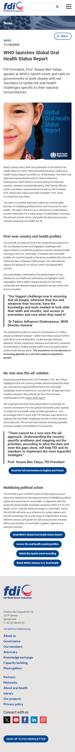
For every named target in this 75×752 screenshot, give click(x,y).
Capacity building (15, 663)
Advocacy (10, 652)
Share (64, 36)
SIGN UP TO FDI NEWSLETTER (25, 738)
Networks (10, 682)
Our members (12, 646)
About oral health (15, 688)
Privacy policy (13, 704)
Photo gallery (12, 668)
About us (9, 636)
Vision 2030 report (35, 397)
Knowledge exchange (18, 657)
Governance (12, 641)
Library (8, 693)
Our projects (12, 699)
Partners (9, 677)
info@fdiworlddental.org (16, 628)
